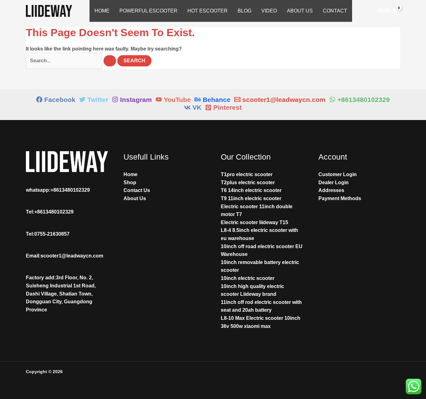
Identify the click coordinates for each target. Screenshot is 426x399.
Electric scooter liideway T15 (254, 222)
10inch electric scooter (247, 278)
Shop (129, 182)
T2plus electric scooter (248, 182)
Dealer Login (333, 182)
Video (269, 10)
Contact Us (136, 190)
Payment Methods (339, 198)
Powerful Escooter (148, 10)
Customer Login (337, 174)
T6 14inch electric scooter (251, 190)
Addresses (331, 190)
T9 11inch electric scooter (251, 198)
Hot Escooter (207, 10)
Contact (335, 10)
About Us (300, 10)
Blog (244, 10)
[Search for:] (71, 60)
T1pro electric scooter (247, 174)
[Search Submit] (110, 60)
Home (101, 10)
